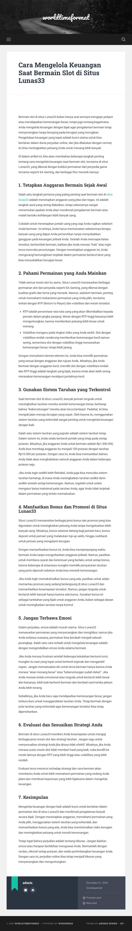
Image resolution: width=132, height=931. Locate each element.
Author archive (25, 890)
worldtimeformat (66, 17)
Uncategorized (94, 888)
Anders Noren (108, 923)
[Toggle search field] (123, 39)
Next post (91, 903)
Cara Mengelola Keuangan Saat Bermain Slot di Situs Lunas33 (60, 73)
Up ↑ (122, 923)
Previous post (93, 897)
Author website (33, 890)
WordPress (65, 923)
